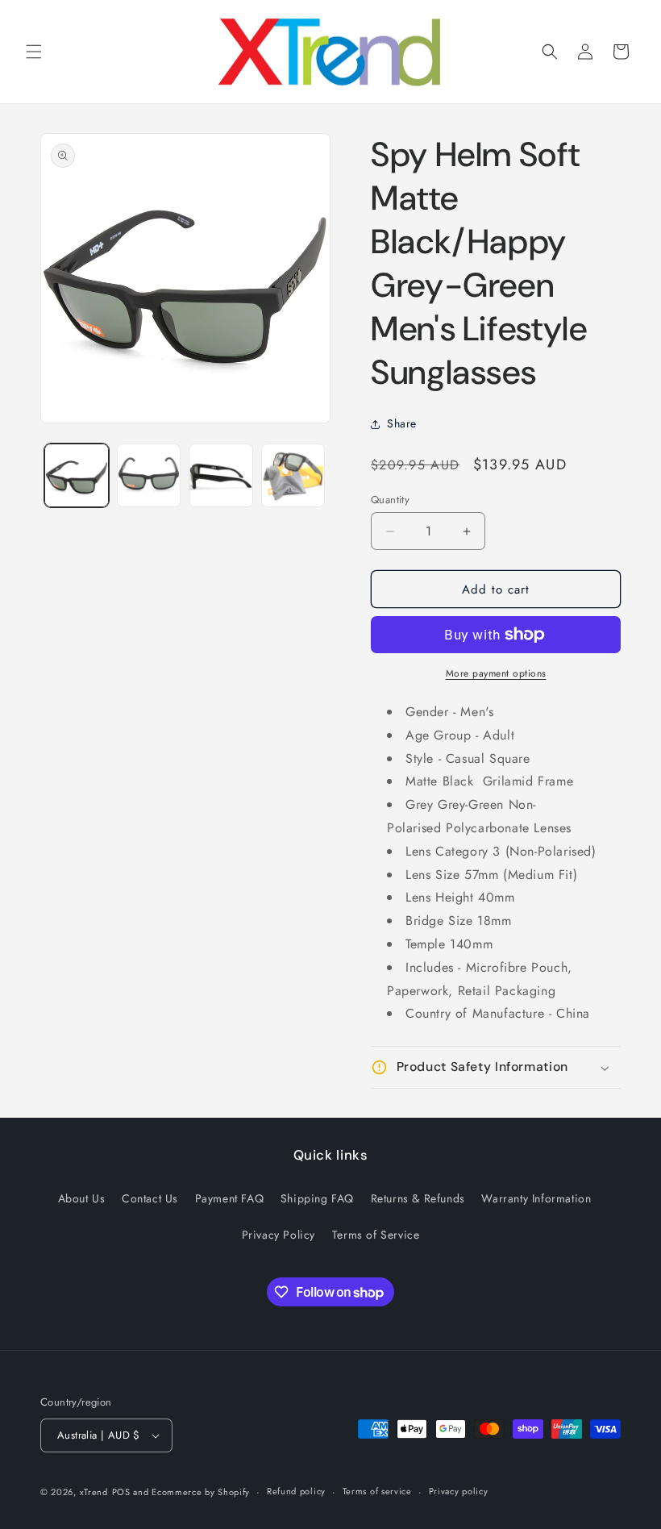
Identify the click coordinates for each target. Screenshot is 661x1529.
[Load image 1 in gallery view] (76, 476)
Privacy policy (458, 1491)
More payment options (496, 673)
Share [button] (402, 423)
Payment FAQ (229, 1198)
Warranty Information (536, 1198)
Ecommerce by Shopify (201, 1491)
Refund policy (296, 1491)
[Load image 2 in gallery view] (149, 476)
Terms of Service (376, 1235)
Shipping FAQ (317, 1198)
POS (121, 1491)
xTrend (94, 1491)
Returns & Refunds (418, 1198)
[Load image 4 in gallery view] (293, 476)
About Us (82, 1198)
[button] (34, 51)
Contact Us (150, 1198)
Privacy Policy (278, 1235)
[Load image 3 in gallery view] (221, 476)
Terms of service (377, 1491)
